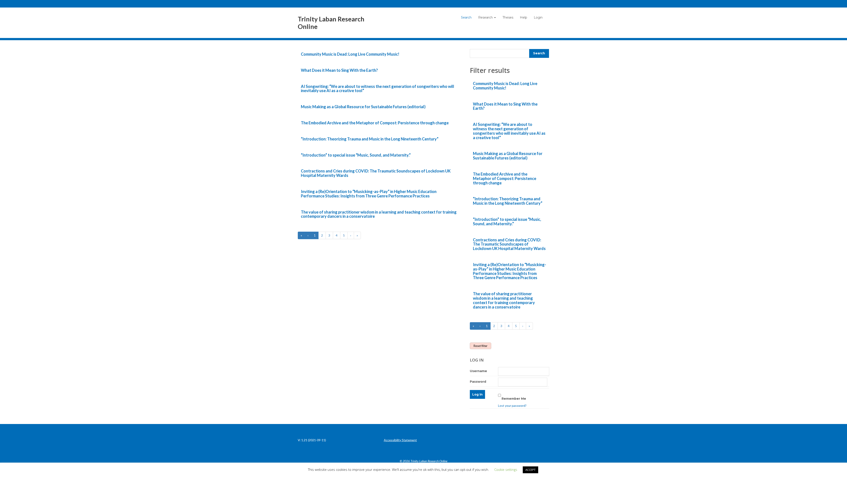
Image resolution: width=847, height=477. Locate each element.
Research (486, 17)
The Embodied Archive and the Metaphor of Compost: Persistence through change (375, 122)
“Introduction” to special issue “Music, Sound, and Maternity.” (356, 155)
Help (523, 17)
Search (466, 17)
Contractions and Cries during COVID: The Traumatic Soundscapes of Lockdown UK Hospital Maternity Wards (376, 173)
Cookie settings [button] (505, 469)
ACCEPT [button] (530, 470)
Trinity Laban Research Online (331, 22)
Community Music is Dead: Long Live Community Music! (350, 54)
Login (538, 17)
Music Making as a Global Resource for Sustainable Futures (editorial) (363, 106)
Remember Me (514, 399)
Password (478, 382)
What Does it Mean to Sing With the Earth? (339, 70)
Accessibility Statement (400, 440)
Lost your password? (512, 405)
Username (478, 371)
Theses (507, 17)
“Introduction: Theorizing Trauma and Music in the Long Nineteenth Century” (369, 138)
